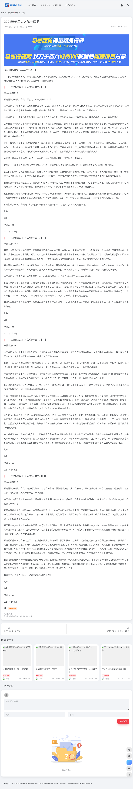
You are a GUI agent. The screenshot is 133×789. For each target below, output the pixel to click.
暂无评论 (9, 685)
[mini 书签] (129, 768)
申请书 (17, 12)
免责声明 (63, 783)
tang (30, 26)
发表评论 (123, 721)
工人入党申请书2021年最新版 (114, 669)
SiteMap (83, 783)
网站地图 (89, 783)
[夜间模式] (129, 774)
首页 (4, 12)
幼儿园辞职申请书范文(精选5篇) (16, 669)
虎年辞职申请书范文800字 (46, 669)
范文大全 (11, 12)
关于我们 (57, 783)
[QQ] (129, 756)
